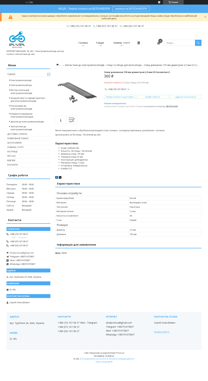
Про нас (11, 156)
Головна (83, 42)
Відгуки (11, 160)
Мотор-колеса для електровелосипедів (21, 91)
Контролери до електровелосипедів (21, 107)
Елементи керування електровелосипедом (22, 115)
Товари (100, 42)
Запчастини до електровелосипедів (84, 65)
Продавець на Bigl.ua (104, 355)
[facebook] (56, 177)
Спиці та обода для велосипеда (124, 65)
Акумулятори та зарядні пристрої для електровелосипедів (28, 99)
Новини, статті (121, 42)
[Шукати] (198, 43)
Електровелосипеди (21, 80)
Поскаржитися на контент (93, 358)
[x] (60, 177)
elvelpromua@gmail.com (22, 252)
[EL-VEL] (17, 40)
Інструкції (12, 151)
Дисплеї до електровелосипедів (27, 121)
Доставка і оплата (17, 134)
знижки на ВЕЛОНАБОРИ (131, 8)
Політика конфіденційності (121, 358)
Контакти (12, 164)
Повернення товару (17, 138)
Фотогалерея (14, 142)
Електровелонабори (21, 85)
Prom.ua (120, 353)
